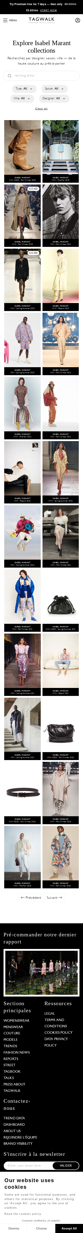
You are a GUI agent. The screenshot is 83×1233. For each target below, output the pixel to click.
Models (10, 1040)
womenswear (17, 1021)
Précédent (33, 898)
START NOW (48, 10)
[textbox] (24, 89)
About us (12, 1131)
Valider (66, 1166)
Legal (49, 1014)
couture (12, 1033)
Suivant (52, 898)
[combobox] (24, 89)
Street (9, 1065)
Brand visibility (18, 1144)
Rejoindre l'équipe (20, 1137)
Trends (10, 1046)
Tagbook (12, 1072)
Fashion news (17, 1052)
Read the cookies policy (22, 1214)
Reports (11, 1059)
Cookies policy (58, 1033)
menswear (13, 1027)
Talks (9, 1078)
